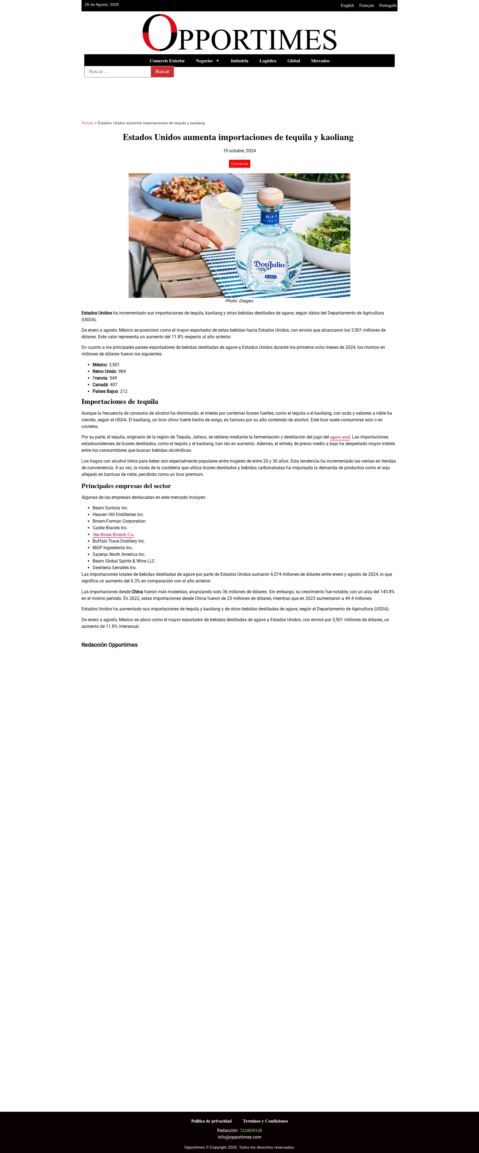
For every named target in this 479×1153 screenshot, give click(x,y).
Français (366, 5)
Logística (267, 60)
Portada (87, 123)
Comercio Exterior (167, 60)
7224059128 (251, 1130)
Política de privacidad (211, 1121)
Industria (239, 60)
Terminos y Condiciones (265, 1121)
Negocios (204, 60)
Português (388, 5)
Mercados (320, 60)
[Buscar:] (117, 72)
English (347, 5)
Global (293, 60)
